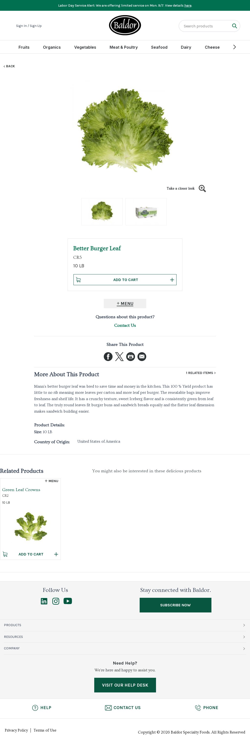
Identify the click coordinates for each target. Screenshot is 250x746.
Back (10, 66)
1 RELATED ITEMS (199, 373)
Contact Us (125, 325)
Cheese (212, 47)
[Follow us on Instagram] (55, 603)
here (187, 5)
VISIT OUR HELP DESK (125, 685)
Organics (52, 47)
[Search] (234, 26)
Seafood (159, 47)
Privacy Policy (16, 730)
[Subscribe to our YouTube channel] (67, 603)
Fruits (24, 47)
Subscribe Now (175, 605)
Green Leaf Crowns (21, 489)
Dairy (186, 47)
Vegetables (85, 47)
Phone (210, 707)
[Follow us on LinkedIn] (44, 603)
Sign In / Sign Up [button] (29, 26)
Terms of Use (45, 730)
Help (45, 707)
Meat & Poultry (124, 47)
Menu (127, 303)
